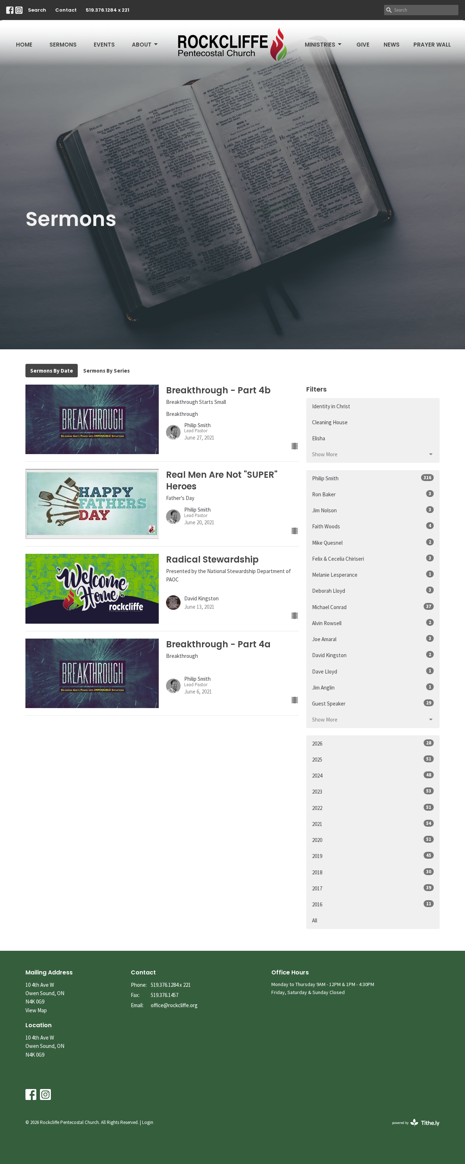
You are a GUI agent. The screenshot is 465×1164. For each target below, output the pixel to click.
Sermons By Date (51, 370)
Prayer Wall (432, 44)
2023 (371, 791)
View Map (36, 1010)
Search (37, 10)
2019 (371, 855)
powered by (411, 1128)
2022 (371, 807)
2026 (371, 743)
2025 (371, 759)
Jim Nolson (371, 510)
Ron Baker (371, 494)
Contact (66, 10)
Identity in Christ (331, 406)
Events (104, 44)
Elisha (318, 438)
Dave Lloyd (371, 671)
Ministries (320, 44)
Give (362, 44)
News (392, 44)
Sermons (63, 44)
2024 (371, 775)
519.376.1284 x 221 (107, 10)
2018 (371, 872)
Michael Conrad (371, 607)
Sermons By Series (106, 370)
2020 (371, 839)
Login (147, 1122)
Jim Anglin (371, 687)
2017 (371, 888)
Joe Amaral (371, 639)
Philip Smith (371, 478)
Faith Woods (371, 526)
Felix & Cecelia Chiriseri (371, 558)
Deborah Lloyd (371, 590)
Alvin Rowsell (371, 623)
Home (24, 44)
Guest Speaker (371, 703)
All (314, 920)
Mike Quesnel (371, 542)
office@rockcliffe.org (174, 1005)
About (141, 44)
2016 (371, 904)
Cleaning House (330, 422)
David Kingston (371, 655)
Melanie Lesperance (371, 574)
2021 (371, 823)
